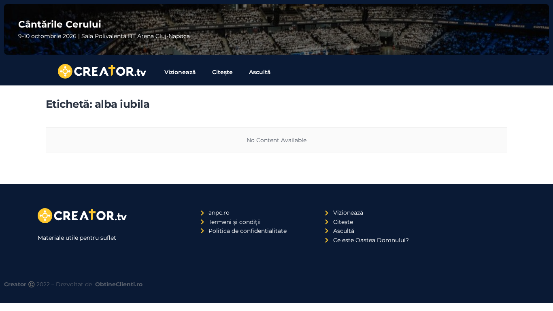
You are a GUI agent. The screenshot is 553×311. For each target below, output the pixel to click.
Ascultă (260, 72)
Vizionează (180, 72)
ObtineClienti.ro (119, 284)
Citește (222, 72)
